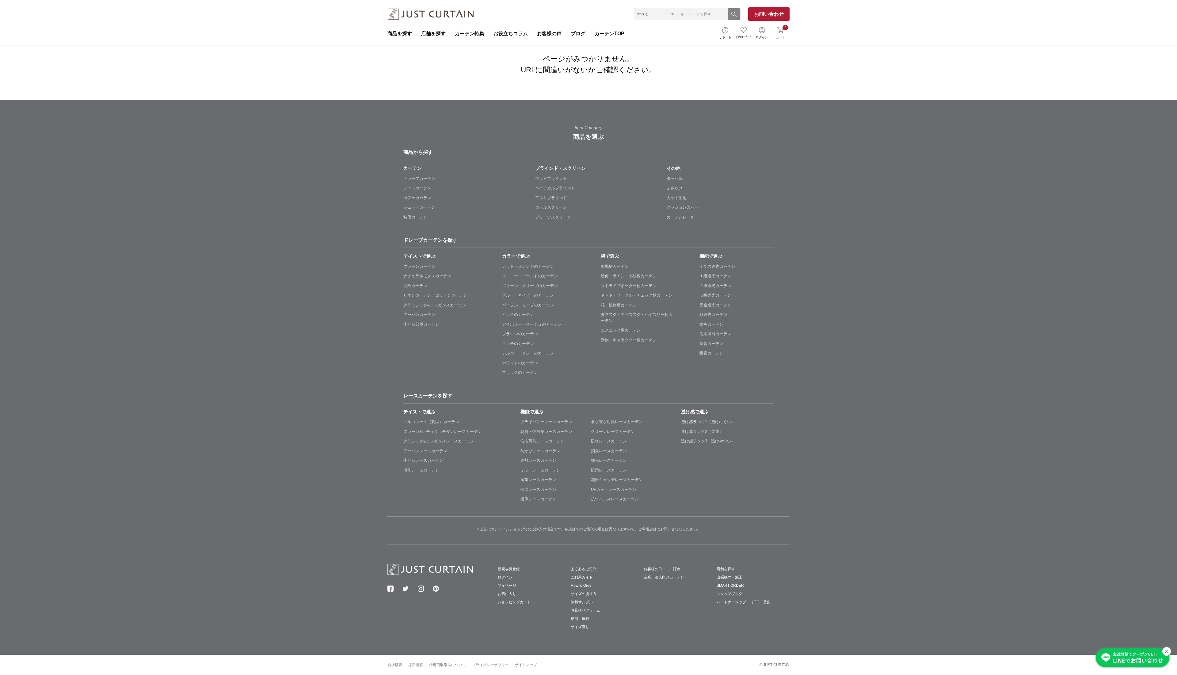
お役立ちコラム (510, 33)
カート (781, 32)
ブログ (578, 33)
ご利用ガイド (582, 577)
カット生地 (677, 197)
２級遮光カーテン (715, 285)
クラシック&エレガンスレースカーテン (438, 441)
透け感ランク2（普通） (702, 431)
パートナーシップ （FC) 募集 (744, 602)
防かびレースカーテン (540, 451)
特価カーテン (415, 217)
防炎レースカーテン (609, 441)
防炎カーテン (711, 324)
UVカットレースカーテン (613, 489)
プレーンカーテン (419, 266)
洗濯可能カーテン (715, 334)
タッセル (675, 178)
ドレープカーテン (419, 178)
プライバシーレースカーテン (546, 421)
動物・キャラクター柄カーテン (629, 340)
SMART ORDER (730, 585)
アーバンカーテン (419, 314)
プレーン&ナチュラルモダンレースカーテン (442, 431)
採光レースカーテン (609, 460)
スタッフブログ (729, 594)
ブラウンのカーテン (520, 334)
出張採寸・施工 (729, 577)
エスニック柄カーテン (621, 330)
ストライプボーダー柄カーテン (629, 285)
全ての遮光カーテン (717, 266)
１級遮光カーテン (715, 276)
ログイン (762, 37)
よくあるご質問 (583, 569)
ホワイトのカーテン (520, 363)
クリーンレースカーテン (613, 431)
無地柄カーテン (615, 266)
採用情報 (415, 665)
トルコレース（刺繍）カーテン (431, 421)
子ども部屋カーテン (421, 324)
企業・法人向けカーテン (664, 577)
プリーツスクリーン (553, 217)
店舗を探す (433, 33)
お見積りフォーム (585, 610)
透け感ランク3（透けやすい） (708, 441)
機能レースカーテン (421, 470)
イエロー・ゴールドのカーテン (530, 276)
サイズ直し (580, 627)
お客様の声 (549, 33)
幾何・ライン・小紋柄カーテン (629, 276)
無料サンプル (582, 602)
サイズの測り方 (583, 594)
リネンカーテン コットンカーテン (435, 295)
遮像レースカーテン (538, 499)
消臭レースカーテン (609, 451)
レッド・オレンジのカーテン (528, 266)
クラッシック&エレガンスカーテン (434, 305)
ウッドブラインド (551, 178)
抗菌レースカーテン (538, 479)
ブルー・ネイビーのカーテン (528, 295)
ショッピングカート (514, 602)
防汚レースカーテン (609, 470)
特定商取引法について (447, 665)
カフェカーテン (417, 197)
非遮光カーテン (713, 314)
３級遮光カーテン (715, 295)
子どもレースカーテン (423, 460)
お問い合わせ (769, 14)
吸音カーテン (711, 353)
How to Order (582, 585)
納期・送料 (580, 618)
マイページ (507, 585)
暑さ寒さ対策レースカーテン (617, 421)
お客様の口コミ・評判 (662, 569)
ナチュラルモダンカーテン (427, 276)
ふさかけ (675, 188)
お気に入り (743, 37)
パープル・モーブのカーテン (528, 305)
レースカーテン (417, 188)
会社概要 (394, 665)
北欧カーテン (415, 285)
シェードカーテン (419, 207)
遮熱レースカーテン (538, 460)
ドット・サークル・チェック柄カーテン (636, 295)
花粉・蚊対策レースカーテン (546, 431)
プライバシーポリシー (490, 665)
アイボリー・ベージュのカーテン (532, 324)
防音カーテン (711, 343)
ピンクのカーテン (518, 314)
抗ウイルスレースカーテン (615, 499)
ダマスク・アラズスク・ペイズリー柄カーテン (636, 317)
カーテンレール (681, 217)
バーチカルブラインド (555, 188)
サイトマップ (526, 665)
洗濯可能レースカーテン (542, 441)
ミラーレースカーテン (540, 470)
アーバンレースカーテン (425, 451)
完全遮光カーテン (715, 305)
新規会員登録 (509, 569)
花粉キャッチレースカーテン (617, 479)
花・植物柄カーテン (619, 305)
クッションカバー (683, 207)
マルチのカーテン (518, 343)
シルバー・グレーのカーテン (528, 353)
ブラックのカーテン (520, 372)
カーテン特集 (469, 33)
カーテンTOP (609, 33)
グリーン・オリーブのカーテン (530, 285)
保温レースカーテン (538, 489)
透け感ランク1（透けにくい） (708, 421)
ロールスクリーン (551, 207)
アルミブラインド (551, 197)
